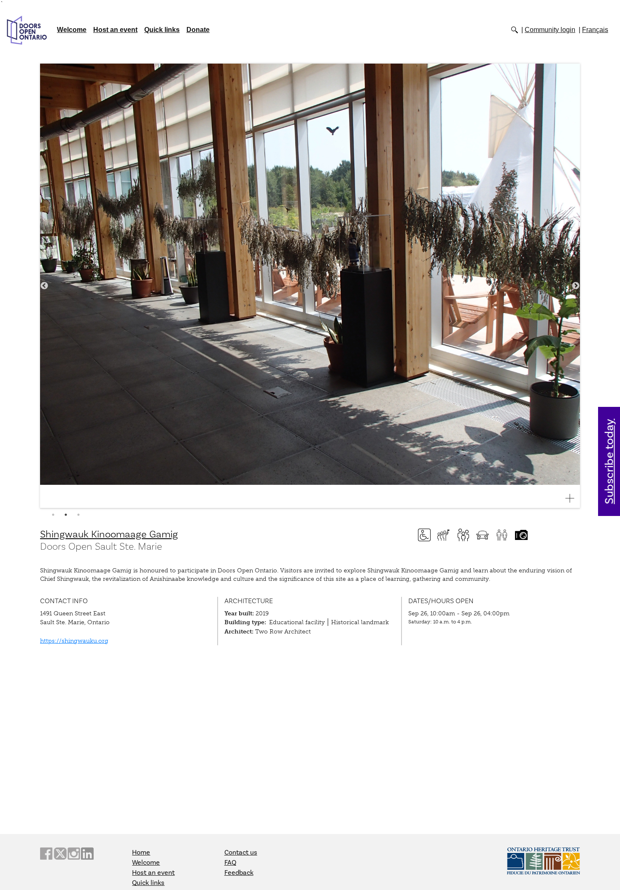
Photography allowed (521, 535)
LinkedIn (87, 853)
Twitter (60, 853)
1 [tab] (53, 514)
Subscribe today (609, 461)
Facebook (46, 853)
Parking (482, 535)
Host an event (115, 29)
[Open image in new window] (573, 498)
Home (141, 852)
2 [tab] (66, 514)
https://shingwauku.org (74, 640)
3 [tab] (78, 514)
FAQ (230, 862)
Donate (198, 29)
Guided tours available (443, 535)
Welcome (71, 29)
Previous (44, 286)
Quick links (162, 29)
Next (575, 286)
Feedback (238, 873)
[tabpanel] (310, 286)
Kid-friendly (463, 535)
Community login (550, 29)
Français (595, 29)
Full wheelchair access (424, 535)
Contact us (240, 852)
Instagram (73, 853)
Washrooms (502, 535)
